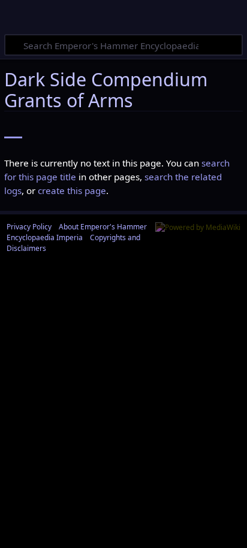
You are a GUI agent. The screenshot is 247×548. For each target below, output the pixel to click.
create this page (72, 190)
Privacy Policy (29, 227)
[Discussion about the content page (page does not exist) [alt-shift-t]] (45, 130)
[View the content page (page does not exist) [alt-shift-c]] (13, 130)
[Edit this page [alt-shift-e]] (171, 130)
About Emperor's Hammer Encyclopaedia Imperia (77, 232)
